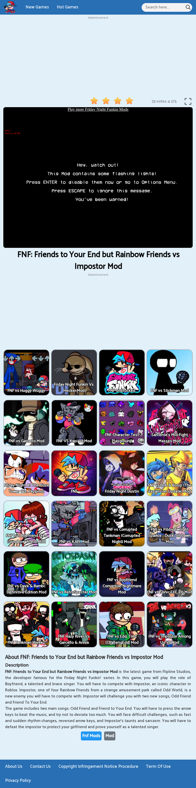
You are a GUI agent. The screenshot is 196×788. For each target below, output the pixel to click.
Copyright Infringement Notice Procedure (98, 766)
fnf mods (91, 736)
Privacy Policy (18, 780)
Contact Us (40, 766)
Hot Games (67, 7)
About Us (13, 766)
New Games (37, 7)
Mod (109, 736)
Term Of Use (158, 766)
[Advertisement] (98, 56)
